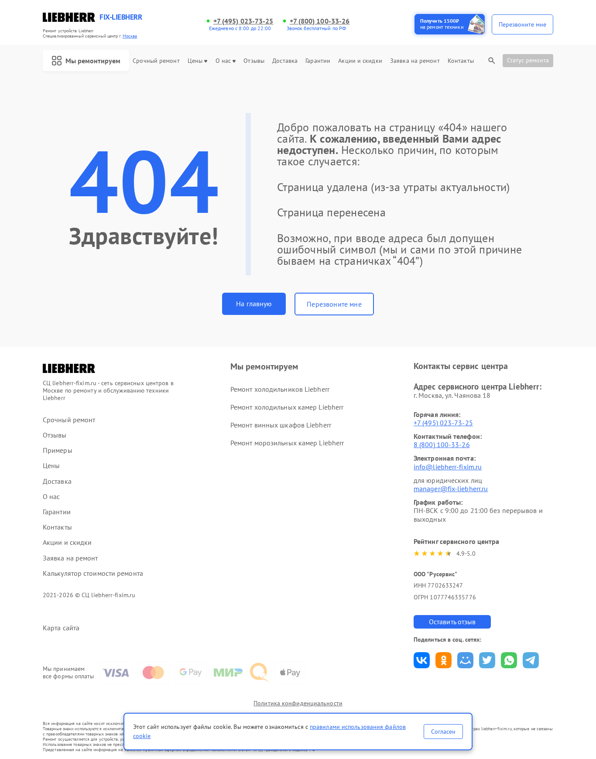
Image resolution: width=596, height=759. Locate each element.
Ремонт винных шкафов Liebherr (280, 425)
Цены (195, 61)
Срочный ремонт (156, 61)
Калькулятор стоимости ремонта (93, 573)
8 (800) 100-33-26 (442, 444)
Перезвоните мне (334, 304)
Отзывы (253, 61)
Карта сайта (61, 628)
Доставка (285, 61)
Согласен (443, 731)
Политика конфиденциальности (298, 703)
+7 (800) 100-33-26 (320, 21)
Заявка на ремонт (415, 61)
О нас (223, 61)
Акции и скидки (360, 61)
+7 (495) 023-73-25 (243, 21)
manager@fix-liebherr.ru (451, 488)
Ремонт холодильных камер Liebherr (286, 407)
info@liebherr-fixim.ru (448, 466)
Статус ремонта (528, 60)
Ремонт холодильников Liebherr (279, 389)
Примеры (57, 450)
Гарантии (317, 61)
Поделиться (422, 660)
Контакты (461, 61)
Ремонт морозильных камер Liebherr (287, 442)
